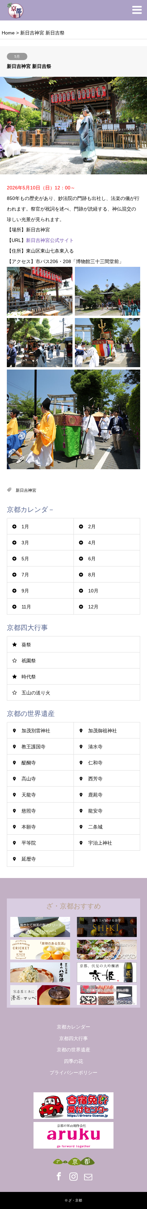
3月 (25, 542)
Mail (88, 1176)
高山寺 (29, 778)
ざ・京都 (75, 1200)
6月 (92, 558)
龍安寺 (95, 811)
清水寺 (95, 746)
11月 (26, 606)
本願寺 (29, 827)
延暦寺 (29, 859)
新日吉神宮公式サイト (50, 240)
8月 (92, 574)
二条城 (95, 827)
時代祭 (29, 676)
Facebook (59, 1176)
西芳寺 (95, 778)
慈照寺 (29, 811)
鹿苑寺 (95, 794)
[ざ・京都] (15, 10)
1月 (25, 526)
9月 (25, 590)
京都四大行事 (73, 1038)
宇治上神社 (100, 843)
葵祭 (26, 644)
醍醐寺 (29, 762)
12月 (93, 606)
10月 (93, 590)
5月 (17, 56)
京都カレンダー (73, 1027)
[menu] (136, 10)
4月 (92, 542)
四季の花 (73, 1061)
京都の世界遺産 (73, 1049)
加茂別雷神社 (36, 730)
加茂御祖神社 (102, 730)
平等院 (29, 843)
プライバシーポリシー (73, 1072)
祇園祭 (29, 660)
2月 (92, 526)
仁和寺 (95, 762)
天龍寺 (29, 794)
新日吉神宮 (26, 490)
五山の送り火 (36, 692)
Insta (73, 1176)
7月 (25, 574)
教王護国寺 (33, 746)
